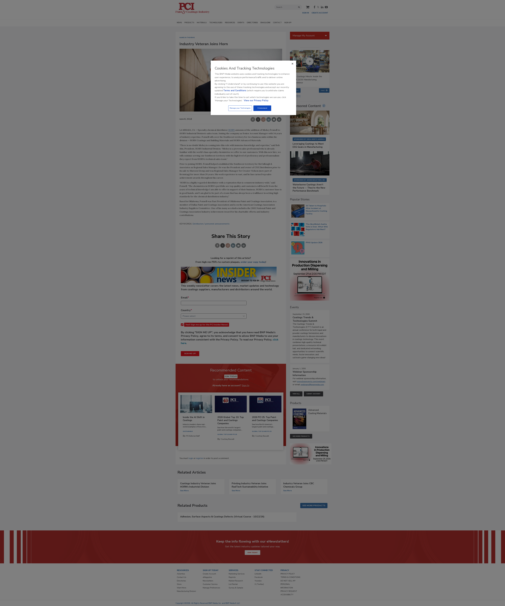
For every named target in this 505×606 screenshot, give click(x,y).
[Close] (292, 64)
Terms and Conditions (234, 90)
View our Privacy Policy (256, 100)
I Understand (262, 108)
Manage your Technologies (240, 108)
